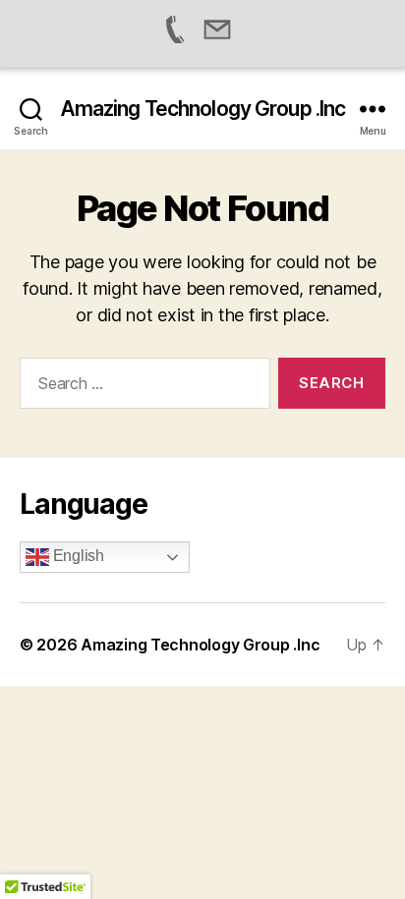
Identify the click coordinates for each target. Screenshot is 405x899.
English (76, 555)
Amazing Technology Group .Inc (203, 108)
